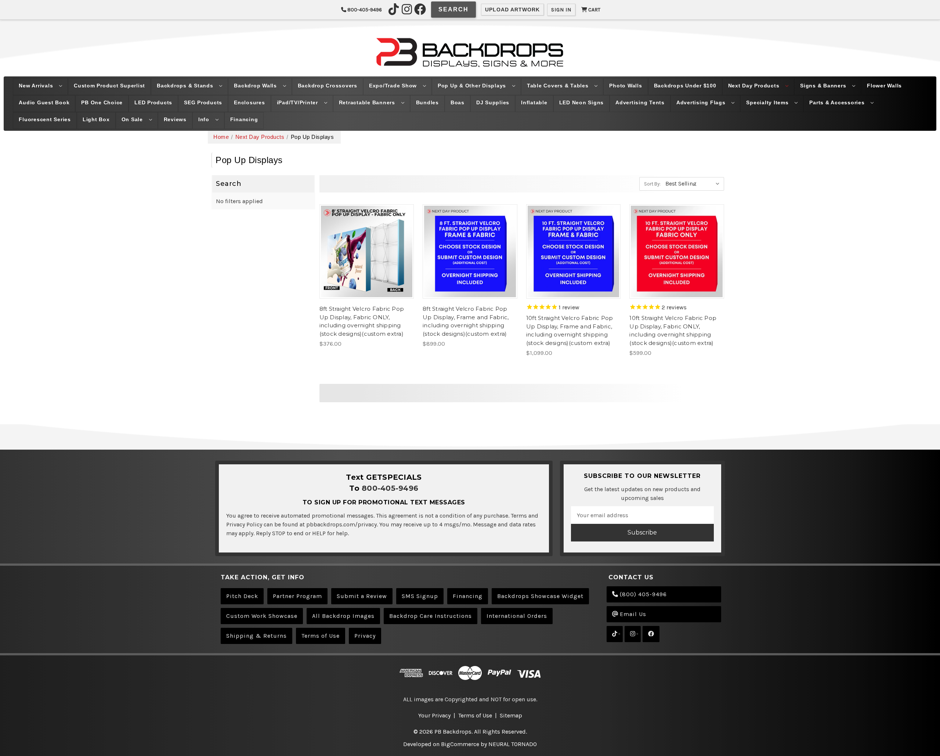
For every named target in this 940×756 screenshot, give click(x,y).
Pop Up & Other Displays (473, 86)
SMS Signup (420, 596)
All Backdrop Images (343, 615)
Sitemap (511, 715)
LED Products (153, 102)
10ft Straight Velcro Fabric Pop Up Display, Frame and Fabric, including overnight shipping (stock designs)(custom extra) (569, 330)
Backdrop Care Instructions (430, 615)
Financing (244, 119)
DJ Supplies (492, 102)
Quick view (366, 237)
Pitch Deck (242, 596)
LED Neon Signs (581, 102)
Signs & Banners (824, 86)
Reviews (175, 119)
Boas (457, 102)
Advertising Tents (640, 102)
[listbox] (694, 183)
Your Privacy (434, 715)
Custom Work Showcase (261, 615)
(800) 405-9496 (642, 594)
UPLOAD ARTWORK (512, 9)
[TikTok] (394, 9)
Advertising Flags (701, 102)
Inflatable (534, 102)
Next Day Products (754, 86)
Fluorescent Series (45, 119)
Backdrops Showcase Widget (540, 596)
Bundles (427, 102)
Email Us (632, 614)
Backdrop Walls (256, 86)
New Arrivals (37, 86)
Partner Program (297, 596)
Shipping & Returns (256, 635)
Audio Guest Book (44, 102)
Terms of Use (320, 635)
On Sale (133, 119)
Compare (364, 251)
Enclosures (249, 102)
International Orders (517, 615)
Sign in (561, 10)
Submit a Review (362, 596)
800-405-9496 (364, 10)
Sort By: (652, 184)
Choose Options (366, 266)
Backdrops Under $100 (685, 86)
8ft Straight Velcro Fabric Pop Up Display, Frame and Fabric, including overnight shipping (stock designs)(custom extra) (466, 321)
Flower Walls (884, 86)
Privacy (365, 635)
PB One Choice (102, 102)
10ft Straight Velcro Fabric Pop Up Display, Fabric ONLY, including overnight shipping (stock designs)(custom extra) (672, 330)
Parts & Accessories (837, 102)
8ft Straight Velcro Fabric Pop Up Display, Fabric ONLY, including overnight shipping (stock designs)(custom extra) (361, 321)
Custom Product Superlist (109, 86)
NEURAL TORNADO (512, 744)
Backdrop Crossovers (327, 86)
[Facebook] (420, 9)
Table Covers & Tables (558, 86)
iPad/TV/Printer (298, 102)
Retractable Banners (368, 102)
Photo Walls (625, 86)
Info (204, 119)
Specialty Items (768, 102)
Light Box (96, 119)
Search (453, 9)
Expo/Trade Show (394, 86)
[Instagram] (407, 9)
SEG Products (203, 102)
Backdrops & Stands (186, 86)
